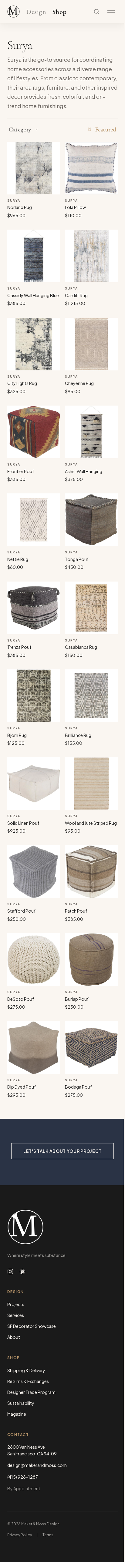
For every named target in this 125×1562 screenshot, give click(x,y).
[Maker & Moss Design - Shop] (13, 11)
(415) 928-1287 (22, 1477)
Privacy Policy (19, 1535)
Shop (59, 12)
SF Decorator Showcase (31, 1326)
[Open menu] (111, 11)
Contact (18, 1434)
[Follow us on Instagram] (10, 1272)
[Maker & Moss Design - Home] (62, 1227)
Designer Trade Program (31, 1392)
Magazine (16, 1414)
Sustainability (20, 1403)
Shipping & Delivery (26, 1370)
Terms (47, 1535)
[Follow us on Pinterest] (22, 1272)
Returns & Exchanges (28, 1381)
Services (15, 1315)
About (13, 1337)
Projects (15, 1304)
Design (36, 12)
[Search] (96, 11)
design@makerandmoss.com (37, 1465)
